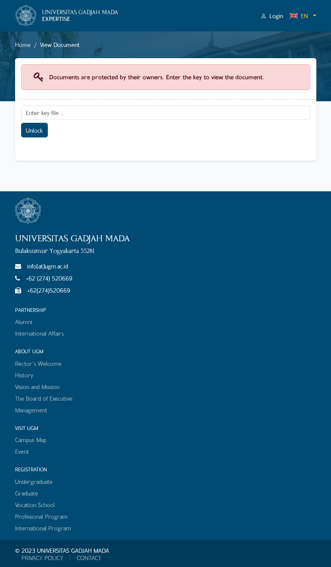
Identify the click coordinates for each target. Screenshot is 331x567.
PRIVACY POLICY (42, 558)
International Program (43, 528)
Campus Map (31, 439)
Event (22, 451)
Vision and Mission (37, 386)
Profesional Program (41, 516)
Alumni (23, 321)
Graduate (26, 493)
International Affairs (39, 333)
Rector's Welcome (38, 363)
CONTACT (89, 558)
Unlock (34, 130)
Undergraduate (34, 481)
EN (304, 15)
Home (23, 44)
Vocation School (35, 504)
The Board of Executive (43, 398)
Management (31, 410)
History (24, 375)
